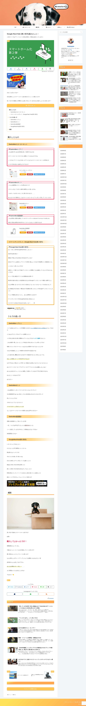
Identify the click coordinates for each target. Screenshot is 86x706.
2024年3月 (63, 246)
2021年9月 (63, 346)
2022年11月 (63, 300)
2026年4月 (63, 163)
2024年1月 (63, 253)
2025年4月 (63, 203)
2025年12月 (63, 177)
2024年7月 (63, 233)
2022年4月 (63, 323)
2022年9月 (63, 306)
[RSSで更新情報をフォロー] (46, 594)
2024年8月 (63, 230)
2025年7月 (63, 193)
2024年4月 (63, 243)
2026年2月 (63, 170)
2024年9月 (63, 227)
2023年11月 (63, 260)
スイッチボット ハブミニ (25, 170)
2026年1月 (63, 173)
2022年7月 (63, 313)
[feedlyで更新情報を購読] (30, 594)
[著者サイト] (14, 594)
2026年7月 (63, 154)
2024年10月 (63, 223)
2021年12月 (63, 336)
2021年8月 (63, 349)
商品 (9, 580)
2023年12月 (63, 256)
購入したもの (12, 109)
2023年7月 (63, 273)
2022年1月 (63, 333)
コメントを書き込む (30, 689)
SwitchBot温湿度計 (16, 124)
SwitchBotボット (15, 122)
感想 (10, 129)
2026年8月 (63, 150)
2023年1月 (63, 293)
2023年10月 (63, 263)
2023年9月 (63, 266)
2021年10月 (63, 343)
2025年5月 (63, 200)
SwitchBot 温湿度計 (24, 228)
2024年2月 (63, 250)
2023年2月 (63, 290)
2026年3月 (63, 167)
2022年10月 (63, 303)
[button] (81, 32)
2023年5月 (63, 280)
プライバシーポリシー (69, 702)
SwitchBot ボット (24, 203)
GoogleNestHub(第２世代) (17, 126)
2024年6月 (63, 237)
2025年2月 (63, 210)
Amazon (23, 174)
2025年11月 (63, 180)
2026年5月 (63, 160)
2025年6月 (63, 197)
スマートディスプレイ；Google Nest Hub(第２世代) (24, 114)
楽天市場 (30, 174)
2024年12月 (63, 217)
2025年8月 (63, 190)
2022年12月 (63, 296)
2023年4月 (63, 283)
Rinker (25, 205)
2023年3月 (63, 286)
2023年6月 (63, 276)
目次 (29, 105)
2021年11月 (63, 339)
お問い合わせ (78, 702)
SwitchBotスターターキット (18, 112)
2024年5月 (63, 240)
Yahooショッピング (39, 174)
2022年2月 (63, 329)
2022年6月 (63, 316)
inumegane (70, 46)
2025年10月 (63, 183)
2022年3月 (63, 326)
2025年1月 (63, 213)
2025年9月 (63, 187)
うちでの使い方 (13, 117)
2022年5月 (63, 320)
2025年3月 (63, 207)
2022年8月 (63, 309)
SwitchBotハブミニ (16, 119)
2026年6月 (63, 157)
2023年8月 (63, 270)
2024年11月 (63, 220)
